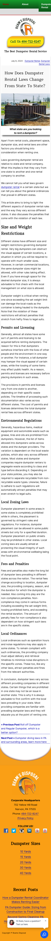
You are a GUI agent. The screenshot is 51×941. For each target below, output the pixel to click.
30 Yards (25, 867)
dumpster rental (10, 187)
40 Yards (25, 873)
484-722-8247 (31, 41)
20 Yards (25, 862)
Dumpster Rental (32, 61)
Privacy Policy (25, 818)
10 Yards (25, 851)
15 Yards (25, 856)
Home (6, 4)
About (25, 4)
